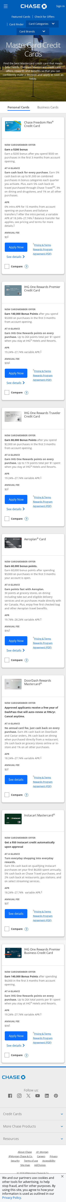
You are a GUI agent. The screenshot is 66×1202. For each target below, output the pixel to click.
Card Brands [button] (34, 31)
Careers (41, 1156)
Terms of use (31, 1160)
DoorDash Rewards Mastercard (42, 682)
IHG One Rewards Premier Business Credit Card (42, 951)
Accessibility (48, 1160)
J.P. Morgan (42, 1152)
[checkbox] (14, 266)
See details (16, 257)
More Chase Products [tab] (34, 1126)
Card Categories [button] (44, 24)
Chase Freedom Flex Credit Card (42, 124)
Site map (25, 1165)
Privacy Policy (11, 1198)
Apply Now (18, 247)
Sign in (61, 6)
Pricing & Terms (42, 245)
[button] (62, 1176)
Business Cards (47, 107)
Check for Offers (46, 16)
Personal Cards (19, 107)
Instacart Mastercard (39, 815)
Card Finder (17, 24)
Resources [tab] (34, 1138)
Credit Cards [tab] (34, 1113)
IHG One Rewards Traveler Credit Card (42, 414)
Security (15, 1160)
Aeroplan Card (35, 539)
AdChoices (40, 1165)
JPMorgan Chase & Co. (21, 1156)
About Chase (25, 1152)
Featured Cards (22, 16)
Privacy (54, 1156)
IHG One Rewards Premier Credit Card (42, 288)
